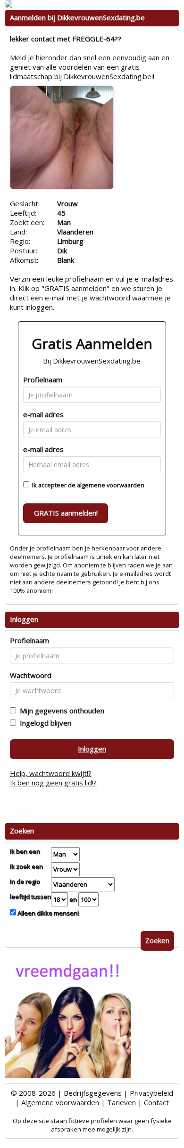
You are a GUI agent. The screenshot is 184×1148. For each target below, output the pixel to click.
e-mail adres (43, 414)
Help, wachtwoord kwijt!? (51, 773)
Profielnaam (42, 379)
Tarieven (121, 1102)
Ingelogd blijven (43, 723)
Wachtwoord (30, 675)
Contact (156, 1102)
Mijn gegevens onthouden (60, 710)
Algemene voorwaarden (60, 1102)
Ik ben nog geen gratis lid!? (53, 782)
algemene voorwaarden (110, 485)
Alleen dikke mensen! (47, 913)
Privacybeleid (151, 1093)
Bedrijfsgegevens (93, 1093)
